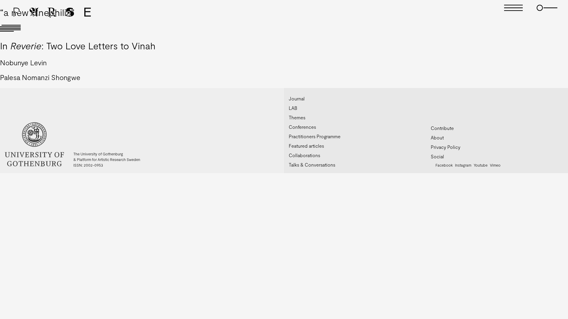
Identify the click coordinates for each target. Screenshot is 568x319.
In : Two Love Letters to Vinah (78, 45)
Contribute (442, 128)
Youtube (481, 165)
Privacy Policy (445, 147)
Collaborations (304, 155)
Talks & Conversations (312, 164)
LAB (293, 108)
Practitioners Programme (315, 136)
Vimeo (495, 165)
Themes (297, 117)
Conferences (302, 127)
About (437, 137)
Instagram (463, 165)
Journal (297, 98)
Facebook (444, 165)
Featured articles (306, 146)
